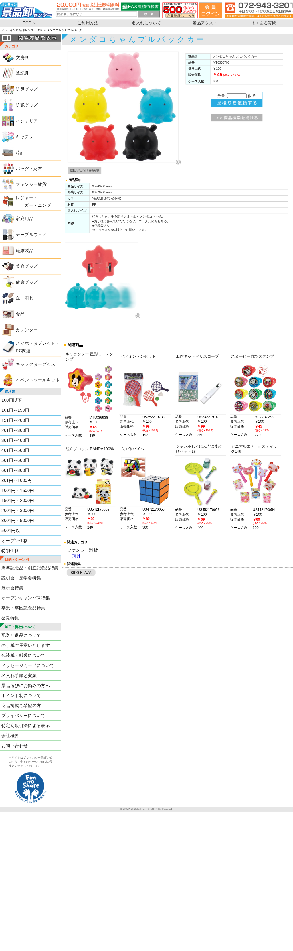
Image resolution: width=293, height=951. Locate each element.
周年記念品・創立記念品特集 (30, 568)
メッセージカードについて (27, 665)
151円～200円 (15, 420)
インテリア (27, 121)
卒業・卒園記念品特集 (23, 608)
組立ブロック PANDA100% (90, 448)
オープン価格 (14, 540)
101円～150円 (15, 410)
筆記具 (22, 73)
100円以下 (11, 400)
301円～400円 (15, 440)
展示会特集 (12, 588)
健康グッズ (27, 282)
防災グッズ (27, 89)
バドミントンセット (138, 356)
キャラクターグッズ (35, 364)
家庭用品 (24, 218)
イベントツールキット (38, 379)
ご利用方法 (88, 23)
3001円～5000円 (17, 520)
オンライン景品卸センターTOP (21, 30)
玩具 (76, 556)
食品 (20, 314)
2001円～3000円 (17, 510)
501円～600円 (15, 460)
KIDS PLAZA (81, 572)
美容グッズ (27, 266)
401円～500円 (15, 450)
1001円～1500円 (17, 490)
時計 (20, 152)
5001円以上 (12, 530)
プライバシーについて (23, 715)
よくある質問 (263, 23)
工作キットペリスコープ (197, 356)
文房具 (22, 57)
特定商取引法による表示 (25, 725)
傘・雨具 (24, 298)
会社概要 (10, 735)
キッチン (24, 136)
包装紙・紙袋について (23, 655)
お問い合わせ (14, 745)
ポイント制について (21, 695)
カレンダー (27, 329)
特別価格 (10, 550)
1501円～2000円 (17, 500)
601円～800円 (15, 470)
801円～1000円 (16, 480)
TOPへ (29, 23)
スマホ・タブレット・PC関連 (38, 347)
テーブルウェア (31, 234)
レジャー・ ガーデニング (33, 202)
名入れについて (146, 23)
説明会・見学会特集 (21, 578)
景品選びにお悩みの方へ (25, 685)
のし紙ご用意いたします (25, 645)
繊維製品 (24, 250)
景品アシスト (205, 23)
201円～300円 (15, 430)
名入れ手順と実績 (19, 675)
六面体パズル (132, 448)
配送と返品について (21, 635)
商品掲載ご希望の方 (21, 705)
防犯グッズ (27, 105)
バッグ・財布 (29, 168)
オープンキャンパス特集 (25, 598)
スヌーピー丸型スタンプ (252, 356)
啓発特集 (10, 618)
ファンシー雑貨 (31, 184)
